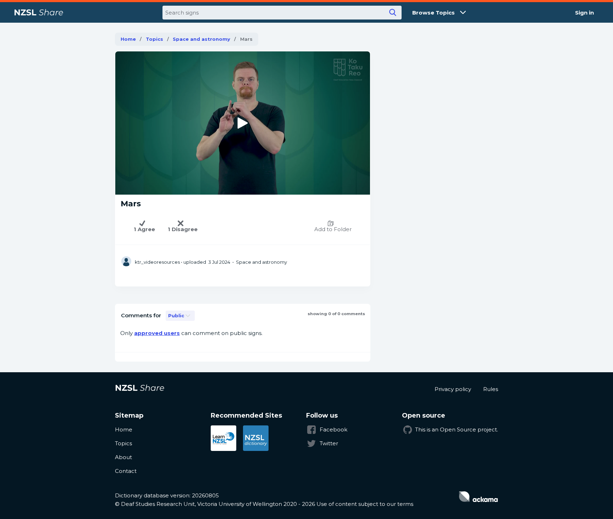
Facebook (333, 429)
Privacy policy (453, 389)
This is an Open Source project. (456, 429)
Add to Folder (333, 229)
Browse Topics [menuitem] (433, 12)
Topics (154, 39)
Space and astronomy (201, 39)
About (123, 457)
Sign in (584, 12)
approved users (157, 333)
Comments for (141, 315)
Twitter (329, 443)
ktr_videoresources (157, 262)
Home (128, 39)
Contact (126, 471)
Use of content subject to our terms (364, 504)
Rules (490, 389)
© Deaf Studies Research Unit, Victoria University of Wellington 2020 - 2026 (215, 504)
